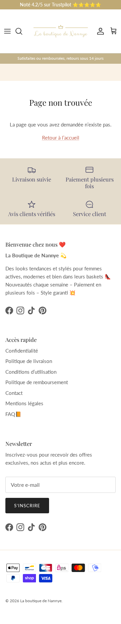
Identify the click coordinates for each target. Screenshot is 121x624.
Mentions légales (24, 403)
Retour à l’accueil (60, 138)
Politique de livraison (28, 361)
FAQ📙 (13, 414)
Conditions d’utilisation (30, 372)
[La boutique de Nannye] (60, 31)
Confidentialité (21, 351)
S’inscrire (27, 505)
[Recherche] (22, 31)
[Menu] (7, 31)
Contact (14, 393)
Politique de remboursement (36, 382)
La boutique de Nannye (41, 600)
